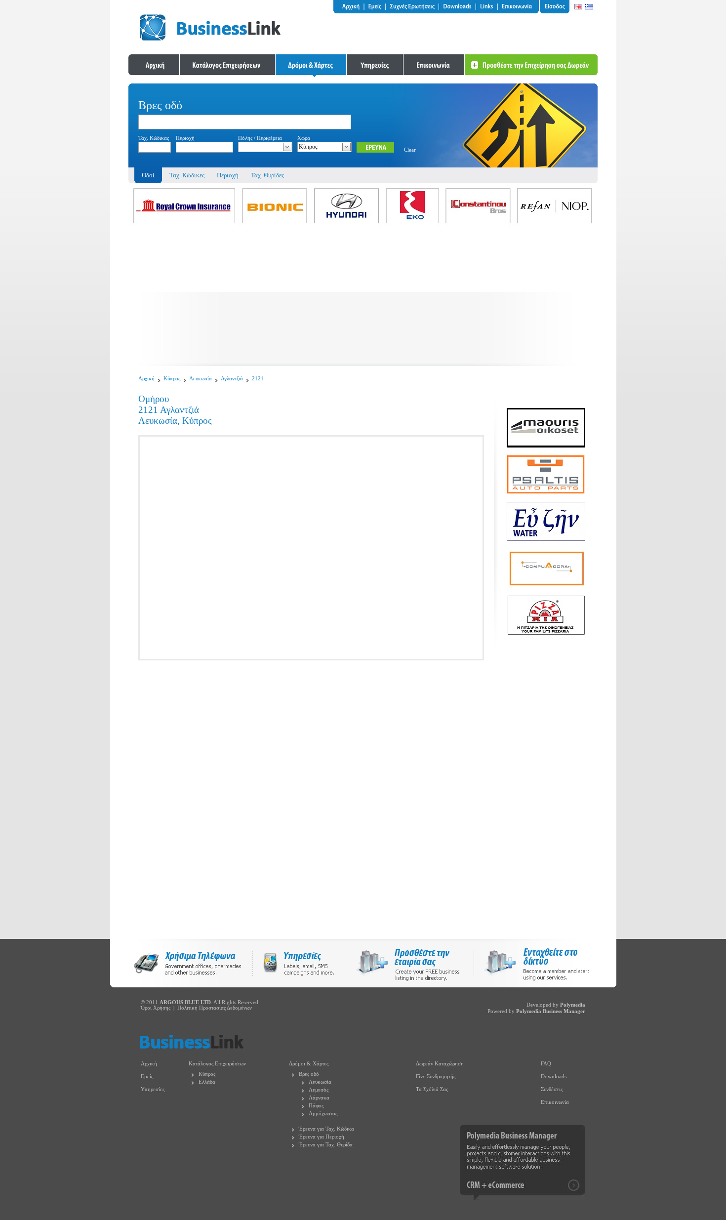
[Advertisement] (363, 297)
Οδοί (148, 175)
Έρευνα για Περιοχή (321, 1136)
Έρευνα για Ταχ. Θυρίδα (326, 1144)
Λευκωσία (200, 378)
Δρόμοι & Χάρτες (308, 1063)
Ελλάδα (207, 1082)
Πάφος (316, 1105)
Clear (410, 150)
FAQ (546, 1063)
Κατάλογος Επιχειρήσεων (217, 1063)
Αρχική (146, 378)
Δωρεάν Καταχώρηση (440, 1063)
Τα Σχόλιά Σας (432, 1089)
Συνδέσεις (552, 1089)
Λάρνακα (319, 1097)
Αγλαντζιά (232, 378)
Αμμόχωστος (323, 1113)
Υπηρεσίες (152, 1089)
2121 (258, 378)
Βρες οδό (309, 1074)
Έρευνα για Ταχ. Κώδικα (326, 1129)
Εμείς (147, 1076)
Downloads (553, 1076)
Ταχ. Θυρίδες (267, 175)
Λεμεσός (318, 1090)
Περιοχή (228, 175)
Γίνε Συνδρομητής (435, 1076)
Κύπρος (171, 378)
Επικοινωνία (555, 1102)
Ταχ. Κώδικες (186, 175)
